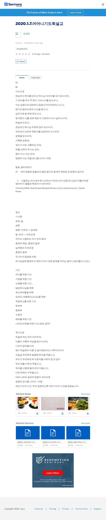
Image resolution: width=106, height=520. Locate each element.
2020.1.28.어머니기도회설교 (81, 442)
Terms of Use (81, 508)
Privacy (65, 508)
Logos (22, 508)
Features (39, 508)
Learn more (75, 12)
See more (85, 394)
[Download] (37, 413)
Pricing (52, 508)
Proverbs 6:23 (22, 49)
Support (98, 508)
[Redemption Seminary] (53, 470)
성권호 (26, 33)
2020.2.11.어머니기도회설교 (56, 442)
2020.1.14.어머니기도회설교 (30, 442)
